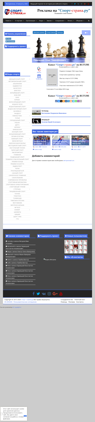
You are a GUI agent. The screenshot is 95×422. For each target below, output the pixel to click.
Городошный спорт (17, 120)
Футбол (17, 207)
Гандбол (17, 113)
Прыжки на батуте (17, 164)
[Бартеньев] (80, 247)
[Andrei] (85, 247)
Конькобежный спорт (17, 134)
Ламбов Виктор (23, 260)
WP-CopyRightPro (16, 307)
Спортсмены (51, 32)
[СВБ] (67, 251)
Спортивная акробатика (17, 182)
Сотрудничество (67, 300)
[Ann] (71, 242)
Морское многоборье (17, 143)
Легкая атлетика (17, 136)
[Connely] (76, 242)
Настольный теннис (17, 148)
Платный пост (79, 300)
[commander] (85, 242)
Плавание (17, 155)
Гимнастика (17, 116)
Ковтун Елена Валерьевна (26, 251)
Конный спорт (17, 132)
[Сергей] (80, 251)
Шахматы (17, 212)
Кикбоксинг (17, 129)
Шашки (17, 214)
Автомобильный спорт (17, 81)
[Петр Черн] (67, 242)
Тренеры (60, 32)
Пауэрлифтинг (17, 152)
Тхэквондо (17, 198)
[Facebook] (33, 293)
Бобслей (17, 95)
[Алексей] (85, 251)
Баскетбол (17, 88)
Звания (49, 21)
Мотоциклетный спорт (17, 145)
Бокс (17, 97)
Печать (70, 21)
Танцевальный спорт (17, 191)
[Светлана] (80, 242)
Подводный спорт (17, 157)
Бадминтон (17, 86)
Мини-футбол (17, 141)
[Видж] (76, 251)
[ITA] (71, 247)
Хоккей (17, 210)
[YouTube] (61, 293)
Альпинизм (17, 84)
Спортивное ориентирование (17, 184)
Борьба (17, 100)
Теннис (17, 194)
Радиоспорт (17, 166)
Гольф (17, 118)
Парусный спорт (17, 150)
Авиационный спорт (17, 79)
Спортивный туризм (17, 187)
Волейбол (17, 111)
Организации (30, 21)
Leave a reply (38, 149)
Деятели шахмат (39, 32)
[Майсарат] (76, 247)
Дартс (17, 125)
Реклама (72, 302)
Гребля (17, 123)
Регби (17, 168)
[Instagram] (49, 293)
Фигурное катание (17, 205)
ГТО (17, 219)
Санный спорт (17, 173)
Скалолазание (17, 178)
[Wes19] (67, 247)
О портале (18, 21)
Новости (8, 21)
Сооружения (59, 21)
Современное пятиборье (17, 180)
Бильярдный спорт (17, 93)
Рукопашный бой (17, 171)
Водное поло (17, 104)
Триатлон (17, 196)
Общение (79, 21)
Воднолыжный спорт (17, 106)
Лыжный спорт (17, 139)
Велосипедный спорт (17, 102)
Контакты (80, 302)
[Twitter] (38, 293)
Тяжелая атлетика (17, 200)
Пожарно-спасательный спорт (17, 159)
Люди (41, 21)
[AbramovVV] (71, 251)
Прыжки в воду (17, 161)
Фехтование (17, 203)
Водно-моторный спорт (17, 109)
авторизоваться (68, 160)
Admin (39, 72)
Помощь (64, 302)
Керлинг (17, 127)
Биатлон (17, 90)
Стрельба (17, 189)
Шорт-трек (17, 217)
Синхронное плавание (17, 175)
